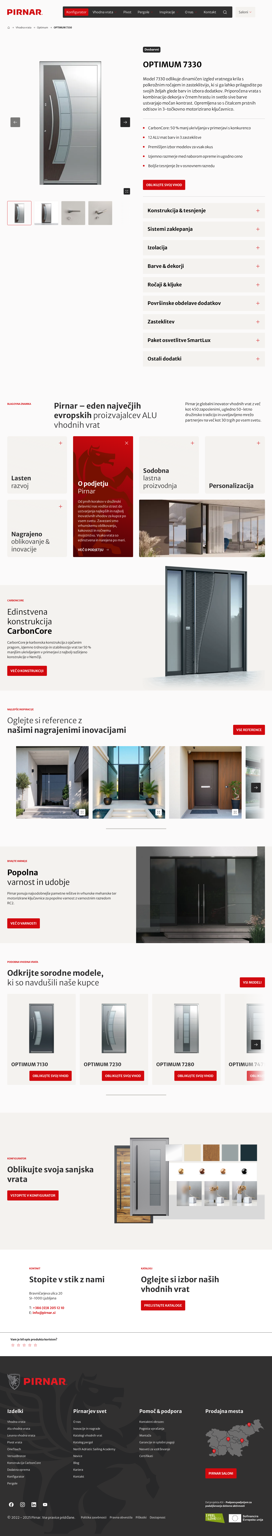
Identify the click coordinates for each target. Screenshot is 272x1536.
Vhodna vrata (23, 27)
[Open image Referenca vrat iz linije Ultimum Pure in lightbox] (235, 812)
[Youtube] (45, 1505)
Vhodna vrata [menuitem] (103, 12)
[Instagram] (23, 1505)
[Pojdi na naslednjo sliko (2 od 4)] (125, 122)
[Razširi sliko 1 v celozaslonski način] (127, 191)
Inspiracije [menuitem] (167, 12)
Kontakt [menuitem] (210, 12)
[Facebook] (11, 1505)
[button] (70, 122)
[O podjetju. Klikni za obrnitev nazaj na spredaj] (126, 442)
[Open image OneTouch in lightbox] (82, 812)
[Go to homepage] (25, 12)
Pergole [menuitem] (143, 12)
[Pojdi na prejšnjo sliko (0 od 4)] (15, 122)
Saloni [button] (243, 12)
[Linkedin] (34, 1505)
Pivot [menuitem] (127, 12)
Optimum (42, 27)
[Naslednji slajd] (256, 787)
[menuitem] (76, 12)
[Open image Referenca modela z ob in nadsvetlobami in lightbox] (158, 812)
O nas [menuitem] (189, 12)
